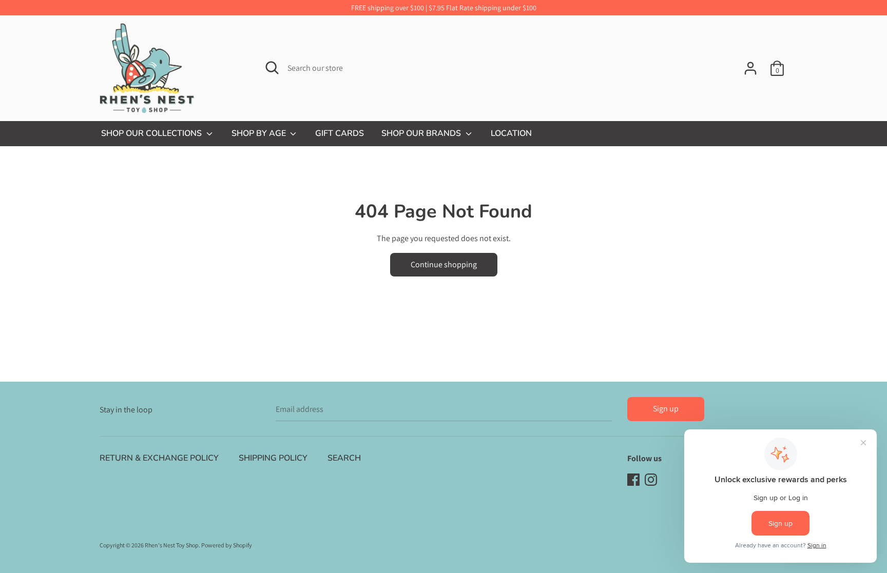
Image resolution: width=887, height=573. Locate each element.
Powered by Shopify (226, 545)
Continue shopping (444, 264)
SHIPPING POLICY (273, 458)
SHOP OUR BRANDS (422, 133)
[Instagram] (651, 478)
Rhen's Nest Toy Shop (172, 545)
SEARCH (344, 458)
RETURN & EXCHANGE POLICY (159, 458)
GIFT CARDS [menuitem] (339, 133)
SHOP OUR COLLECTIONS (152, 133)
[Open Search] (272, 67)
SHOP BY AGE (260, 133)
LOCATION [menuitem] (511, 133)
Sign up (666, 408)
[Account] (750, 64)
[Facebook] (633, 478)
